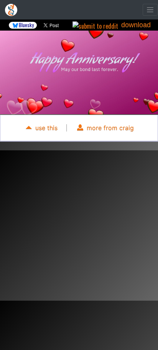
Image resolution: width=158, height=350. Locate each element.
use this (45, 128)
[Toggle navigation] (150, 10)
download (136, 25)
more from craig (109, 128)
